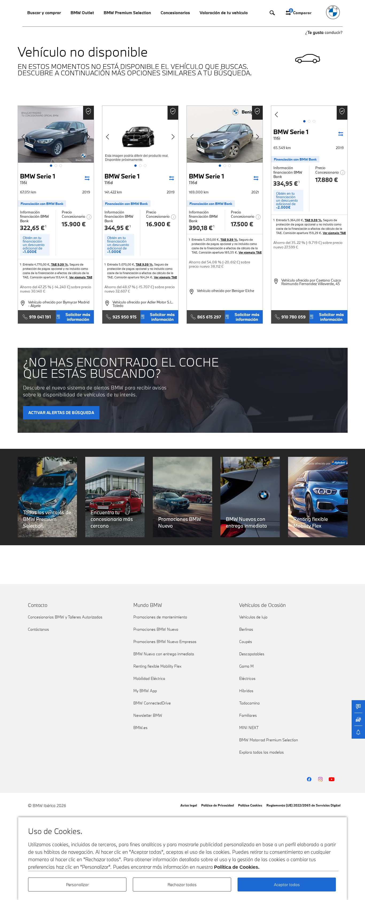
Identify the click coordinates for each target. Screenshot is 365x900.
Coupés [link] (245, 641)
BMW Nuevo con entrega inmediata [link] (163, 653)
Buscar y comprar (44, 12)
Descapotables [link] (251, 653)
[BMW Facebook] (309, 779)
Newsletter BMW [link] (147, 715)
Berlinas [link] (246, 629)
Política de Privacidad (217, 805)
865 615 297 (209, 317)
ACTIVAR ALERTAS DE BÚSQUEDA (61, 412)
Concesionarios (175, 12)
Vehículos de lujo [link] (253, 617)
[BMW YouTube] (332, 779)
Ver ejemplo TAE (80, 277)
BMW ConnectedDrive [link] (152, 703)
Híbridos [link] (246, 690)
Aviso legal (188, 805)
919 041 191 (40, 317)
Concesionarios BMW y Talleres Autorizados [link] (65, 617)
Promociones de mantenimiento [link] (160, 617)
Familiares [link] (248, 715)
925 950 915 (124, 317)
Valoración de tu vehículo (224, 12)
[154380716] (309, 112)
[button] (51, 165)
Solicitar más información (77, 317)
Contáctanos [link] (38, 629)
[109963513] (225, 134)
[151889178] (56, 134)
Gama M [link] (246, 666)
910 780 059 (293, 317)
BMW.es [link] (140, 727)
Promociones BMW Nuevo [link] (155, 629)
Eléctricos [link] (247, 678)
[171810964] (140, 134)
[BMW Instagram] (320, 779)
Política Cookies (250, 805)
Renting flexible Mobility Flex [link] (157, 666)
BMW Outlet (82, 12)
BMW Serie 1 (37, 178)
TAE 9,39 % (59, 264)
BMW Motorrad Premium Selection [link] (268, 739)
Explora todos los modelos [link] (261, 752)
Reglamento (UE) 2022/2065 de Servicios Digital (303, 805)
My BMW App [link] (145, 690)
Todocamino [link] (249, 703)
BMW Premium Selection (127, 12)
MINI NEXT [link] (249, 727)
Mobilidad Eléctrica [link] (149, 678)
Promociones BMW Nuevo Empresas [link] (164, 641)
